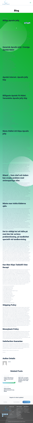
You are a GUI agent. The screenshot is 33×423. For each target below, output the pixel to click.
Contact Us (10, 414)
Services (10, 413)
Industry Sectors (11, 411)
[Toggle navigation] (30, 2)
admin (5, 22)
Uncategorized (5, 18)
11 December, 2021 (11, 22)
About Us (10, 410)
